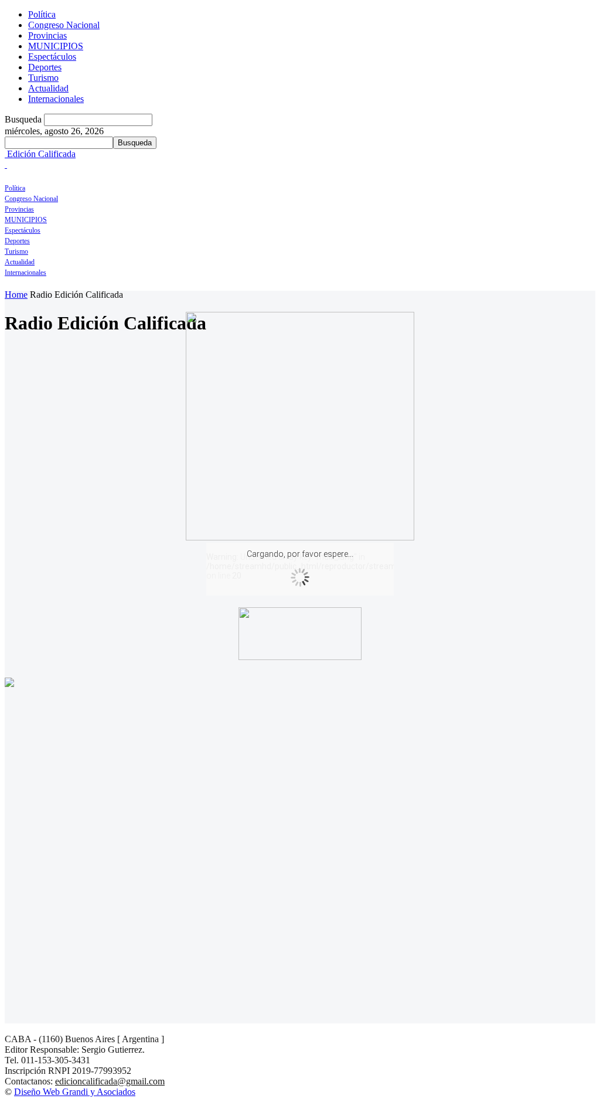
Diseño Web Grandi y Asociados (74, 1092)
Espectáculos (52, 57)
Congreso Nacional (64, 25)
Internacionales (56, 99)
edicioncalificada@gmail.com (110, 1081)
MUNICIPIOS (55, 46)
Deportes (45, 67)
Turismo (43, 78)
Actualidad (48, 88)
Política (42, 14)
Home (16, 295)
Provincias (47, 35)
